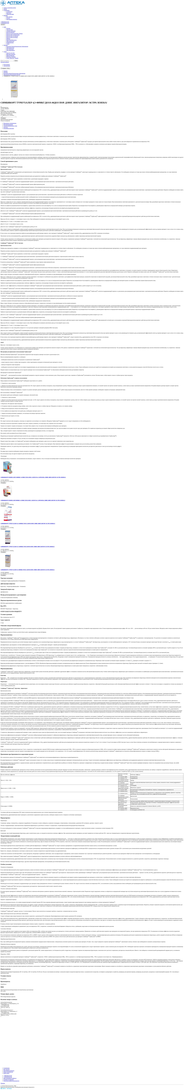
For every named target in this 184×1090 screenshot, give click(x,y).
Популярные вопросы (11, 19)
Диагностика (9, 29)
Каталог (3, 24)
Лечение (5, 45)
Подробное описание (8, 128)
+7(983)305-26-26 (5, 21)
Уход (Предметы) (10, 50)
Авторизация (6, 65)
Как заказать (9, 16)
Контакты (8, 13)
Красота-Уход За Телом (12, 37)
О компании (6, 10)
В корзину (3, 118)
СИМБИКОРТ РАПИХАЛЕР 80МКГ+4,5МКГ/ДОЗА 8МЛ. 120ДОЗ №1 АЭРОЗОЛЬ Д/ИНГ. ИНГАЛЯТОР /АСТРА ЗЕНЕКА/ (33, 500)
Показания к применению (9, 123)
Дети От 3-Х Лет (10, 53)
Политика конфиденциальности (11, 1080)
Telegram (3, 1083)
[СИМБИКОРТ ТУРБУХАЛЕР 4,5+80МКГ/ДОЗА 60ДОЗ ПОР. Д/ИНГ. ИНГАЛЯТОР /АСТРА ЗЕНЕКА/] (14, 99)
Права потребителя (8, 1072)
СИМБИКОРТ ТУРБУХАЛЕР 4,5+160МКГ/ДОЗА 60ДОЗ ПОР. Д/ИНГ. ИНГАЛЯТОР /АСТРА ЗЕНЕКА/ (28, 546)
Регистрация (6, 64)
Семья (4, 51)
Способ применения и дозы (10, 125)
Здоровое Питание (10, 31)
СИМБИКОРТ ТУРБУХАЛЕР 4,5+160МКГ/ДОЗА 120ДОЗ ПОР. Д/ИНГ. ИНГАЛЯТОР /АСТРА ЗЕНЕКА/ (28, 523)
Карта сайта (6, 1073)
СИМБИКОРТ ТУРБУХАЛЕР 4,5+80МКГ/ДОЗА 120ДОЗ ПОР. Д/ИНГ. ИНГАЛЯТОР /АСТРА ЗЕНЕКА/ (28, 569)
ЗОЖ (4, 27)
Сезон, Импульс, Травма (12, 58)
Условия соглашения (8, 1079)
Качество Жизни (10, 32)
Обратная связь (10, 14)
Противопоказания (8, 124)
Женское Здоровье (10, 54)
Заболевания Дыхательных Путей (11, 74)
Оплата (8, 18)
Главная (5, 71)
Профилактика (10, 42)
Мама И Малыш (10, 55)
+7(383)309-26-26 (5, 23)
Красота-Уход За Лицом (12, 36)
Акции (5, 9)
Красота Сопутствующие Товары (14, 33)
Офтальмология (10, 41)
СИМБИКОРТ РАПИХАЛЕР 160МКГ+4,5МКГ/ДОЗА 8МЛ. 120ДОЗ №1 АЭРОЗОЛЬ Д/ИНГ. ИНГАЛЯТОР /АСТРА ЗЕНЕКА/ (33, 477)
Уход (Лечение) (10, 49)
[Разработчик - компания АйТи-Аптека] (6, 1088)
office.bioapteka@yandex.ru (9, 1078)
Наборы (8, 38)
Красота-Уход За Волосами (12, 34)
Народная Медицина (11, 40)
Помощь (5, 15)
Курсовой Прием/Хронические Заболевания (17, 46)
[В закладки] (1, 106)
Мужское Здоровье (11, 56)
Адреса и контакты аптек (9, 7)
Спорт (7, 43)
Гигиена (8, 28)
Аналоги (5, 127)
